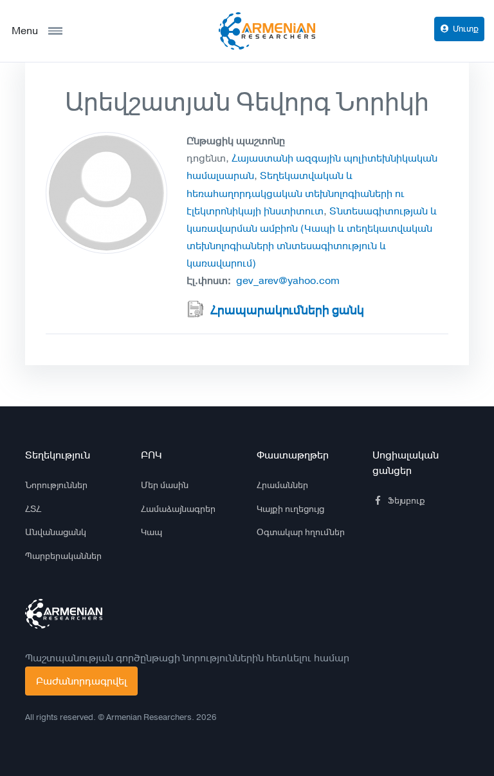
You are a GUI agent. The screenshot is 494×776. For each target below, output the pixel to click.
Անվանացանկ (55, 531)
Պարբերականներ (63, 555)
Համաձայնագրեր (178, 508)
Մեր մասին (164, 484)
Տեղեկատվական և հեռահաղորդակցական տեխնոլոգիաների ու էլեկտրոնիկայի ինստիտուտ (296, 193)
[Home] (267, 30)
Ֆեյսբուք (406, 500)
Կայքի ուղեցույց (290, 508)
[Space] (63, 614)
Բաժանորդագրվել (81, 681)
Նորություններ (56, 484)
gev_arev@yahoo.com (288, 280)
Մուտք (466, 28)
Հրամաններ (282, 484)
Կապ (151, 531)
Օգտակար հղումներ (301, 531)
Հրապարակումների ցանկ (287, 310)
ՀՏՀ (33, 508)
